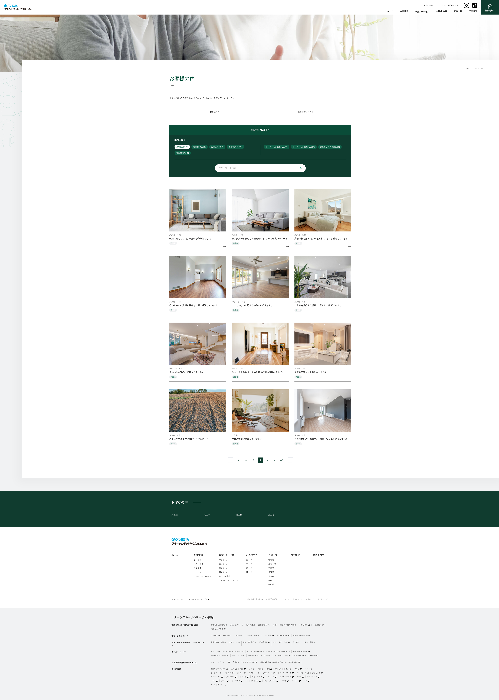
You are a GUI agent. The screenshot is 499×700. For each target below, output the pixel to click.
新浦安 (251, 662)
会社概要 (197, 560)
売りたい (223, 560)
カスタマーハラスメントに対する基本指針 (298, 599)
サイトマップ (322, 599)
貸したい (223, 572)
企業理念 (197, 568)
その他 (271, 584)
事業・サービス (422, 12)
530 (282, 460)
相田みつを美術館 (272, 662)
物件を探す (318, 555)
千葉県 (271, 568)
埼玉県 (271, 572)
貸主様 (271, 515)
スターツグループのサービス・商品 (193, 617)
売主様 (207, 515)
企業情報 (404, 11)
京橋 (246, 662)
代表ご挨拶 (198, 564)
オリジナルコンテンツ (228, 580)
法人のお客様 (225, 576)
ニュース (197, 572)
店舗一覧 (458, 11)
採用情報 (473, 11)
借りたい (223, 568)
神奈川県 (272, 564)
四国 (270, 580)
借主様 (239, 515)
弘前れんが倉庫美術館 (288, 662)
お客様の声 (441, 11)
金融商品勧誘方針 (272, 599)
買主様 (175, 515)
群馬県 (271, 576)
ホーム (390, 11)
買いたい (223, 564)
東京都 (271, 560)
